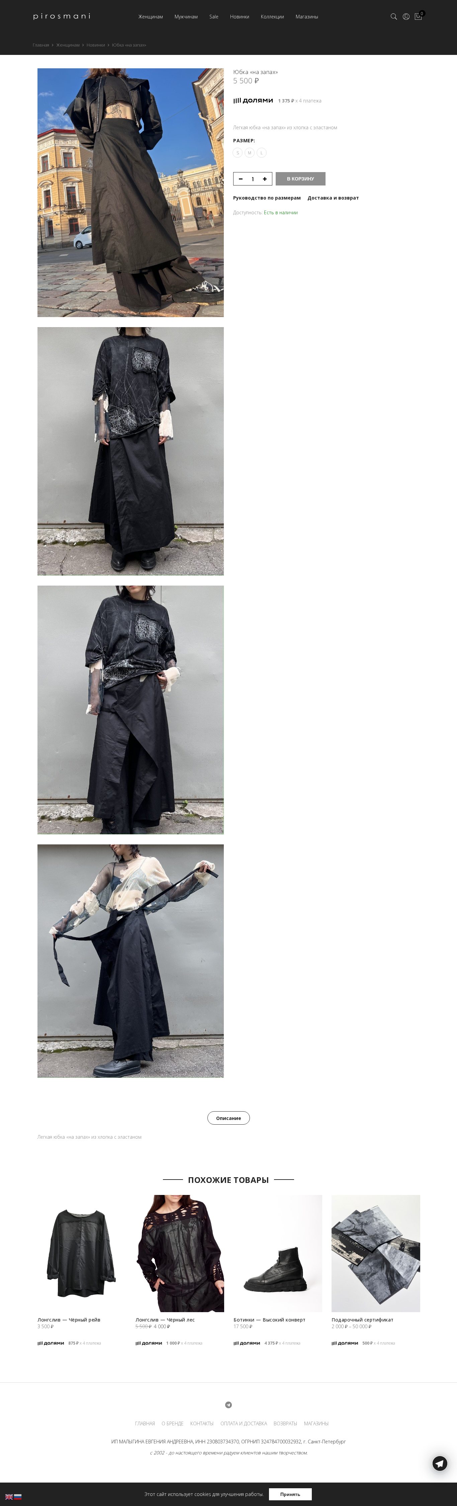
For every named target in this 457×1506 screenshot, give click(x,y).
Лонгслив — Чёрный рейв (68, 1319)
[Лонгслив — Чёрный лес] (179, 1253)
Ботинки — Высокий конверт (270, 1319)
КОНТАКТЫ (202, 1423)
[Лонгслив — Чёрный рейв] (81, 1253)
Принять (290, 1494)
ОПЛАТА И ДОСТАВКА (243, 1423)
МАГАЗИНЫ (316, 1423)
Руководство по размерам (267, 198)
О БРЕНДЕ (173, 1423)
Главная (41, 45)
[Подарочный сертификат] (376, 1253)
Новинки (239, 16)
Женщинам (151, 16)
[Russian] (18, 1496)
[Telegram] (440, 1490)
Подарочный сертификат (363, 1319)
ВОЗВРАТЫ (285, 1423)
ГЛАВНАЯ (145, 1423)
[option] (82, 1278)
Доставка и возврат (333, 198)
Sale (213, 16)
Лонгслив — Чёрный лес (165, 1319)
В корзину (300, 178)
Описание (228, 1118)
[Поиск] (394, 16)
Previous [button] (27, 1257)
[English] (9, 1496)
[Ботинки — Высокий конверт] (278, 1253)
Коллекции (272, 16)
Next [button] (429, 1257)
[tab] (228, 1118)
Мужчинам (186, 16)
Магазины (307, 16)
